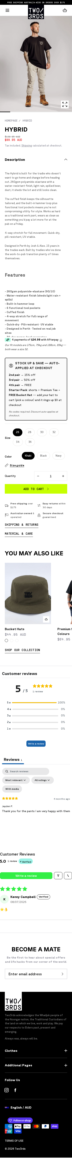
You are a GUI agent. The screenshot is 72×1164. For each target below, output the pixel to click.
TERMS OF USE (14, 1140)
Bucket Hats (14, 629)
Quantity (10, 475)
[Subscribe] (62, 974)
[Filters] (58, 875)
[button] (7, 10)
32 (54, 432)
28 (29, 432)
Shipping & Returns (21, 524)
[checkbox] (12, 789)
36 (30, 441)
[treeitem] (36, 64)
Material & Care (19, 533)
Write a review (36, 743)
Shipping (26, 145)
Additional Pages (18, 1065)
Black (43, 455)
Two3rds (20, 1148)
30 (42, 432)
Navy (59, 455)
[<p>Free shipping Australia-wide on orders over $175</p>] (36, 2)
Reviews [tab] (13, 759)
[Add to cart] (46, 619)
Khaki (28, 455)
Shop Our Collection (22, 650)
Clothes (11, 1050)
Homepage (11, 120)
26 (17, 432)
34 (18, 441)
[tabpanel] (36, 802)
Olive (6, 640)
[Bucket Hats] (28, 593)
